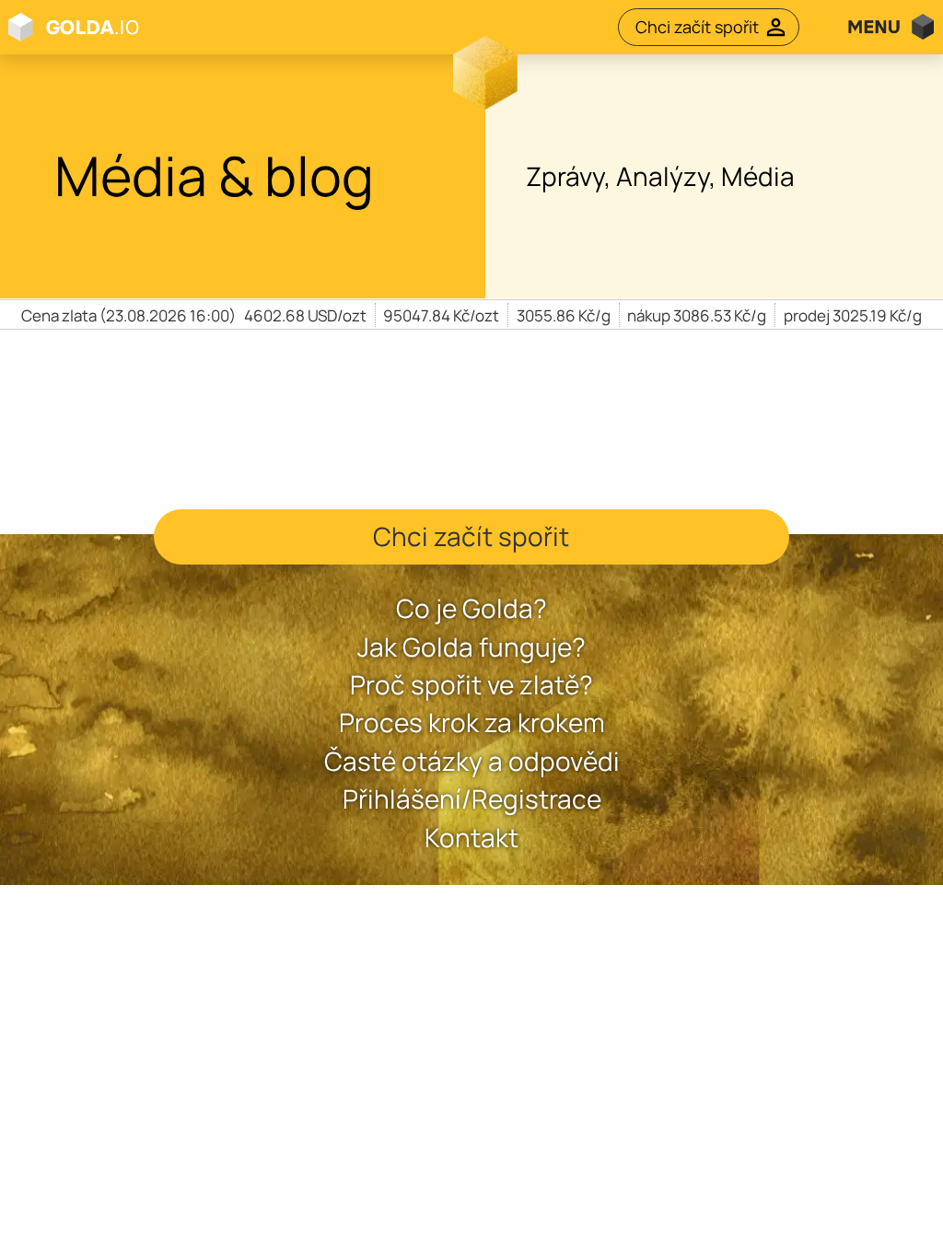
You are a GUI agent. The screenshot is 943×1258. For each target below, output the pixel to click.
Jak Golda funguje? (471, 647)
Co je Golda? (471, 608)
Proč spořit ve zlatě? (471, 685)
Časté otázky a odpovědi (472, 761)
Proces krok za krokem (472, 722)
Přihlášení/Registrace (472, 799)
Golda (169, 27)
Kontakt (471, 838)
